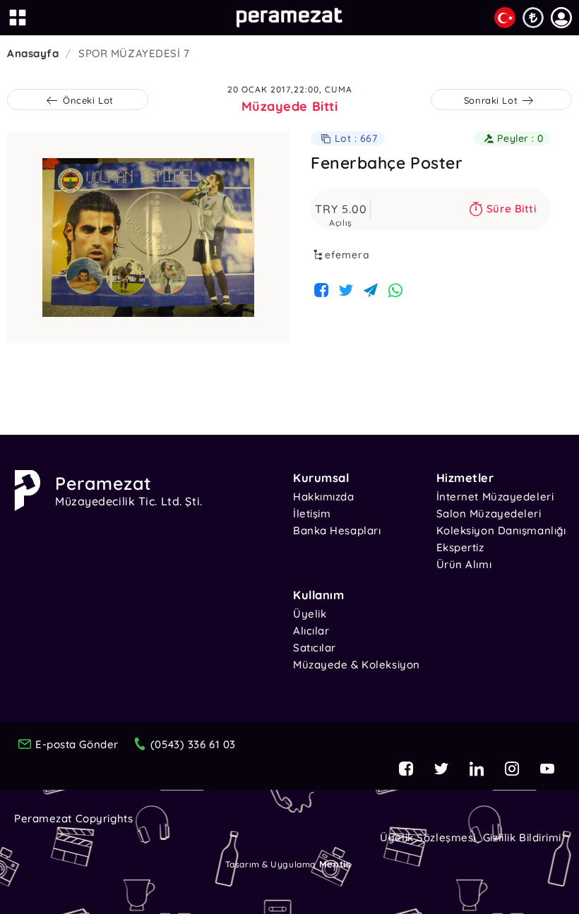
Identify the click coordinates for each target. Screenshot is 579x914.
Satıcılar (314, 647)
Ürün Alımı (464, 564)
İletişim (311, 513)
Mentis (334, 864)
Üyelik (309, 613)
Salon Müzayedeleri (489, 513)
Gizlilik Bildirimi (522, 837)
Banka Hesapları (337, 530)
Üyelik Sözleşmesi (428, 837)
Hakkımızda (323, 496)
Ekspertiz (460, 547)
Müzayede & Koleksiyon (356, 664)
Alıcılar (311, 630)
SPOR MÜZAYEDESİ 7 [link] (134, 53)
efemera (347, 254)
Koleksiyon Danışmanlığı (501, 530)
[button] (561, 17)
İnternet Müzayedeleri (495, 496)
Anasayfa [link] (33, 53)
